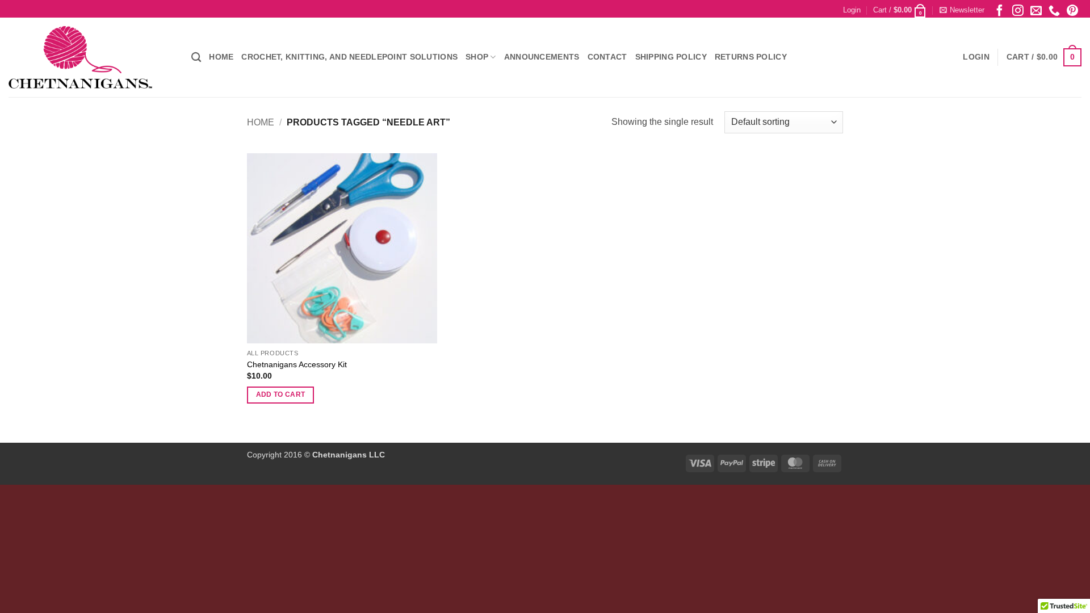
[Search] (196, 57)
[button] (852, 10)
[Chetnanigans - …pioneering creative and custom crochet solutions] (91, 57)
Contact (607, 56)
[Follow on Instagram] (1018, 10)
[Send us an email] (1036, 10)
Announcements (542, 56)
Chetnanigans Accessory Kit (297, 364)
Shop (477, 56)
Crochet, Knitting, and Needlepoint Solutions (349, 56)
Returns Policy (751, 56)
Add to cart (280, 394)
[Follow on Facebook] (999, 10)
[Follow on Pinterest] (1072, 10)
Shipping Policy (671, 56)
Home (221, 56)
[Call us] (1054, 10)
